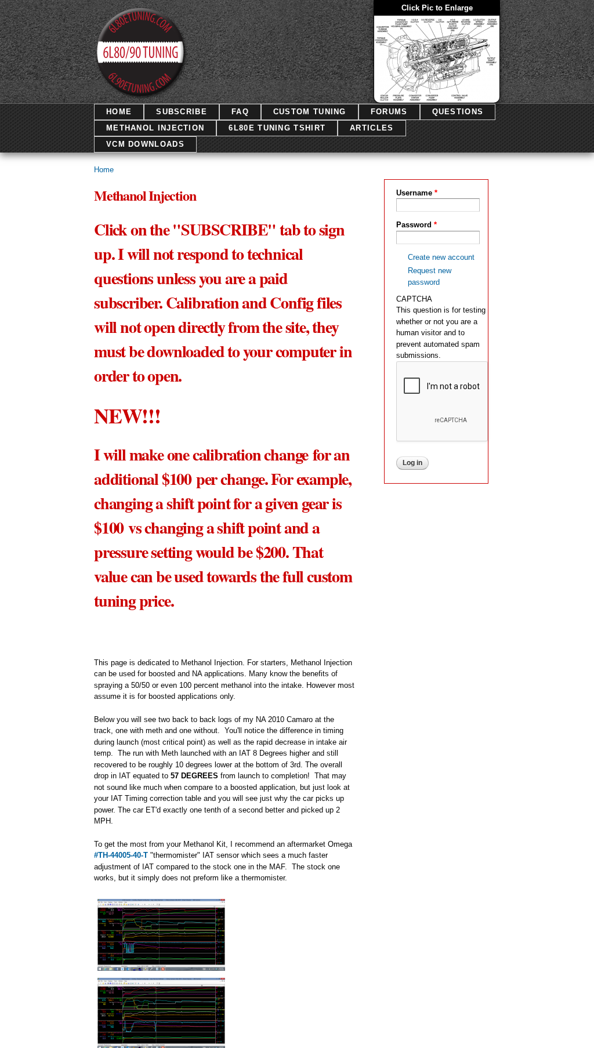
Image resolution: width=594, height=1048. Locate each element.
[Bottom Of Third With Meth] (161, 964)
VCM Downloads (145, 144)
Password (416, 224)
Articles (371, 128)
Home (119, 111)
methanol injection (155, 128)
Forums (389, 111)
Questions (458, 111)
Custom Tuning (309, 111)
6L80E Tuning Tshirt (277, 128)
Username (416, 192)
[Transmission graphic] (436, 96)
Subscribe (181, 111)
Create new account (441, 257)
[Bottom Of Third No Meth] (161, 1043)
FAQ (240, 111)
